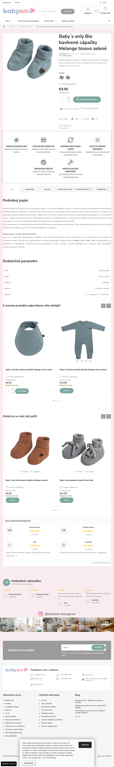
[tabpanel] (30, 354)
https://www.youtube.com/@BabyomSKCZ (96, 680)
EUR (104, 3)
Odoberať (98, 647)
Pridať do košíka (88, 99)
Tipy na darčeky (46, 704)
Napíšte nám (7, 3)
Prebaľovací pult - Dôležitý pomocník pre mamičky (89, 701)
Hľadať (67, 11)
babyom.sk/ (38, 679)
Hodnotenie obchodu (48, 716)
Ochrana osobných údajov (14, 729)
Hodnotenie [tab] (29, 189)
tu (55, 758)
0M (77, 361)
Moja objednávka (11, 736)
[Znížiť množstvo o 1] (68, 101)
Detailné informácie (72, 66)
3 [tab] (58, 400)
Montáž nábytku (46, 723)
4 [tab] (60, 400)
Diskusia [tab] (47, 189)
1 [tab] (54, 400)
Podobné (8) (101, 189)
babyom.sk (89, 675)
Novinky (44, 700)
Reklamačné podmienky (13, 723)
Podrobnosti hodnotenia (88, 54)
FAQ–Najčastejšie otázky (13, 733)
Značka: (65, 125)
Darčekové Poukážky (48, 707)
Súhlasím (85, 745)
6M (90, 361)
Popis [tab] (12, 189)
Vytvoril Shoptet (106, 756)
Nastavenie (29, 763)
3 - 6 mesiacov (35, 472)
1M (82, 361)
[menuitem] (9, 21)
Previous (103, 306)
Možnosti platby (10, 716)
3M (86, 361)
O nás (7, 713)
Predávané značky (47, 713)
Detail (66, 391)
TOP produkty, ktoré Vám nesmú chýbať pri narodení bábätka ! (90, 712)
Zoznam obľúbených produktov (52, 720)
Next (108, 306)
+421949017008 (65, 675)
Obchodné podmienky (12, 720)
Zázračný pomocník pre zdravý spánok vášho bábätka (90, 707)
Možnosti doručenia (69, 84)
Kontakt (17, 3)
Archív (77, 716)
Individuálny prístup (12, 707)
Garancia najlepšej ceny (49, 726)
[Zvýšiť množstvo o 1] (68, 98)
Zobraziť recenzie (27, 584)
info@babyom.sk (40, 675)
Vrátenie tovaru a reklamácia (15, 726)
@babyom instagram (60, 614)
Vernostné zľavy (46, 710)
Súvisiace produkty (82, 189)
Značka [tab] (65, 189)
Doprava (8, 710)
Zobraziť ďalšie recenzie (101, 562)
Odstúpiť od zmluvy (9, 764)
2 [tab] (56, 400)
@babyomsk (38, 684)
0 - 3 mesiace (24, 472)
